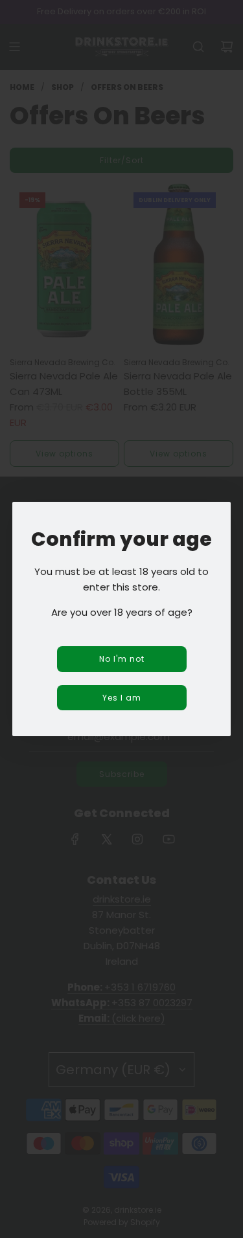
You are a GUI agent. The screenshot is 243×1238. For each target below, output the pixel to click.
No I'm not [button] (122, 658)
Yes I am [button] (121, 697)
